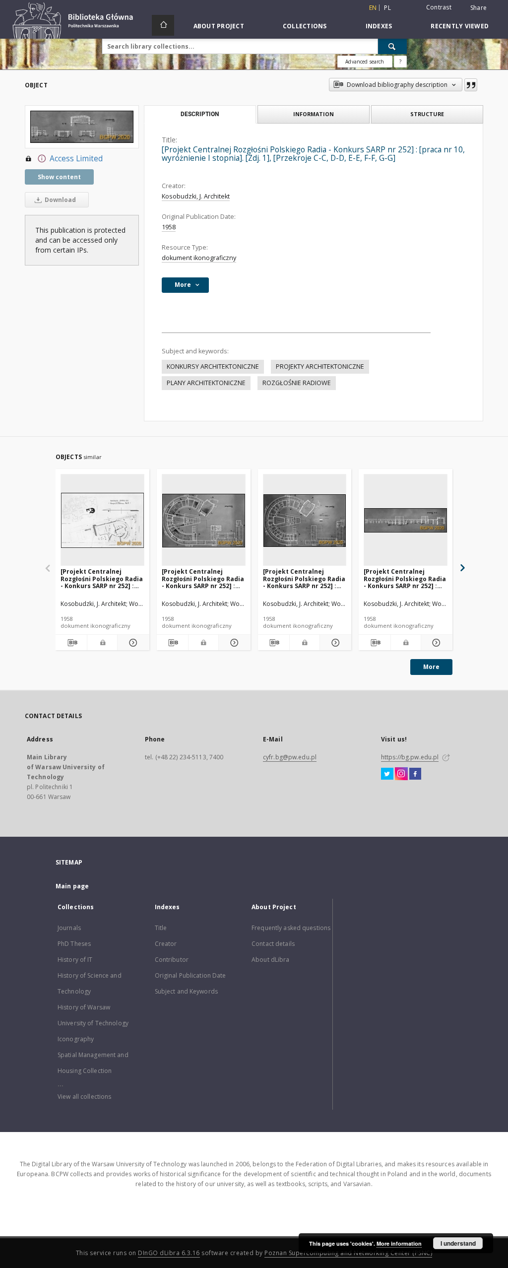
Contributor (172, 959)
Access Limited (76, 158)
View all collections (84, 1096)
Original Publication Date (190, 975)
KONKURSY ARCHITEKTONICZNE (213, 366)
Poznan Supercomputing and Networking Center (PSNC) (348, 1253)
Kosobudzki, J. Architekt (196, 196)
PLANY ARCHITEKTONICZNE (206, 383)
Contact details (273, 943)
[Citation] (470, 84)
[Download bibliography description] (71, 642)
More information (399, 1243)
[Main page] (163, 25)
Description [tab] (200, 114)
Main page (72, 886)
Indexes (379, 26)
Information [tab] (313, 114)
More (431, 667)
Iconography (76, 1039)
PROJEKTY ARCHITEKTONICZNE (320, 366)
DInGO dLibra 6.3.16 (169, 1253)
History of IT (75, 959)
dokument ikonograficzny (199, 258)
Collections (305, 26)
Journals (69, 928)
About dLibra (270, 959)
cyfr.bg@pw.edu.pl (290, 757)
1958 (169, 227)
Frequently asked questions (291, 928)
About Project (218, 26)
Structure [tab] (427, 114)
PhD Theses (74, 943)
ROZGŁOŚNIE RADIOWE (296, 383)
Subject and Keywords (186, 991)
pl (387, 7)
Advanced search (364, 61)
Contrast (438, 7)
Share (478, 8)
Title (161, 928)
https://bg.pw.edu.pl (410, 757)
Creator (166, 943)
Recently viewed (460, 26)
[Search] (392, 46)
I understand (458, 1243)
